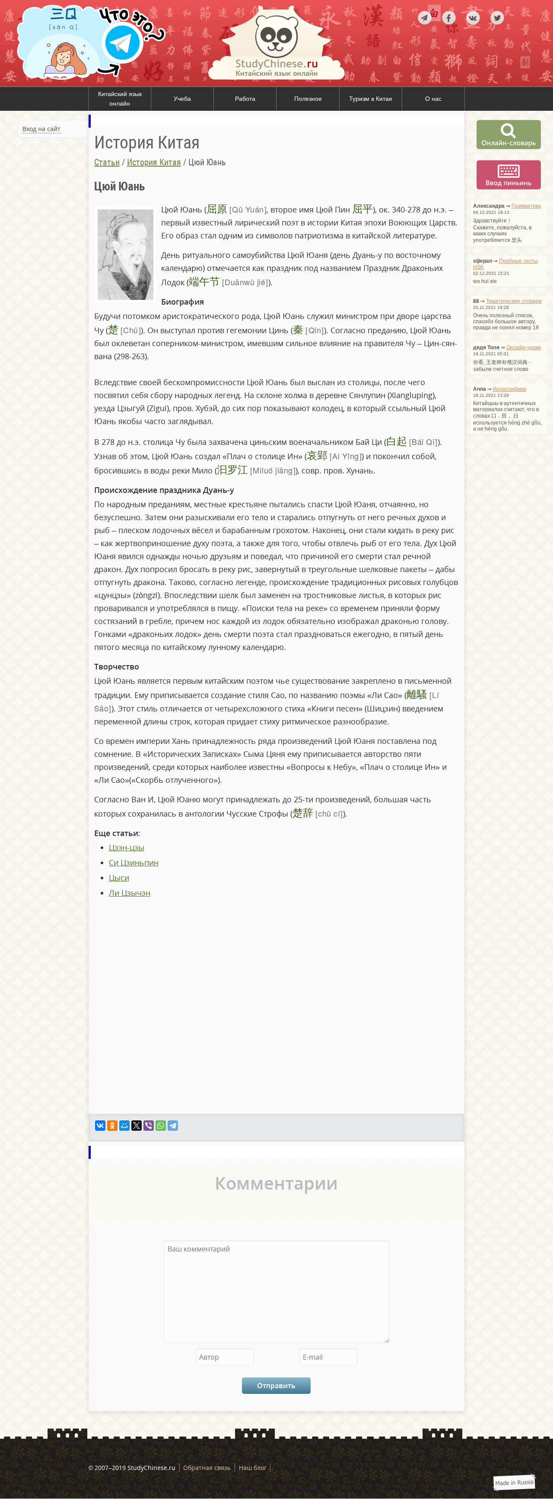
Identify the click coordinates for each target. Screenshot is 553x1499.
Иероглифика (509, 389)
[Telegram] (173, 1125)
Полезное (308, 98)
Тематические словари (514, 301)
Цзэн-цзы (126, 847)
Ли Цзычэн (129, 893)
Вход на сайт (41, 129)
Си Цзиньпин (134, 862)
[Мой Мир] (124, 1125)
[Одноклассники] (112, 1125)
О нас (433, 98)
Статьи (107, 162)
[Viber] (148, 1125)
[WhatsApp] (161, 1125)
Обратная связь (207, 1468)
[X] (136, 1125)
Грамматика (526, 206)
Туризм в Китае (370, 98)
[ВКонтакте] (100, 1125)
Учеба (182, 98)
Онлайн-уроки (523, 347)
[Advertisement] (52, 233)
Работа (245, 98)
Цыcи (119, 877)
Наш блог (253, 1468)
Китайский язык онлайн (120, 98)
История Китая (154, 162)
